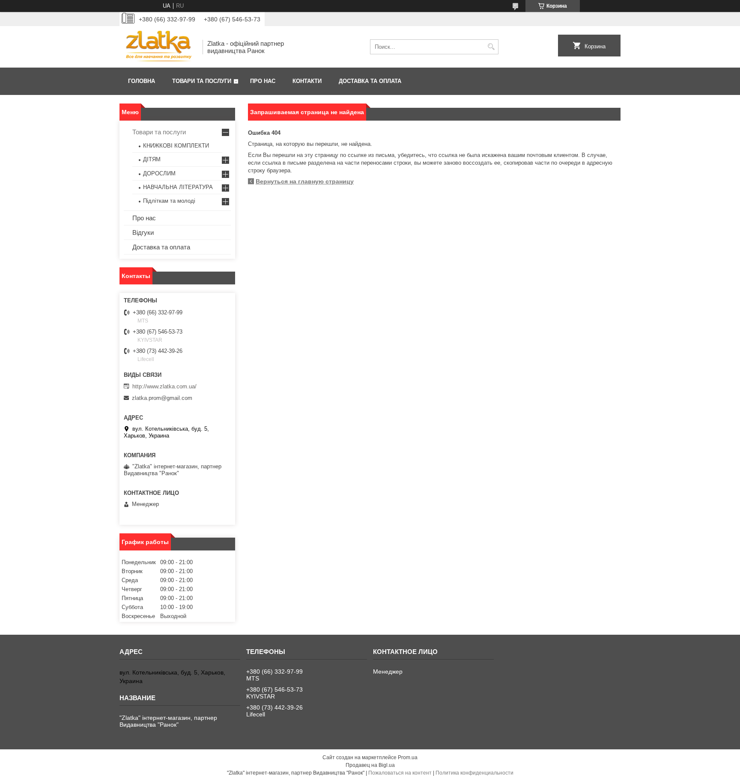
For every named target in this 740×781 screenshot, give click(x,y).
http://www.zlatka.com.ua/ (164, 386)
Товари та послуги (201, 81)
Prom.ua (408, 757)
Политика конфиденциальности (474, 773)
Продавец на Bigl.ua (370, 765)
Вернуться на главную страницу (305, 181)
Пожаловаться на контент (400, 773)
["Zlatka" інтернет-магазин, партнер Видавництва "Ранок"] (158, 46)
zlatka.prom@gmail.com (162, 398)
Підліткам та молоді (169, 201)
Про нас (262, 81)
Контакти (307, 81)
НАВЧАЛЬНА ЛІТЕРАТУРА (178, 187)
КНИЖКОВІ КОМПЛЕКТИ (176, 145)
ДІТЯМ (152, 159)
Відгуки (143, 232)
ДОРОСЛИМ (159, 173)
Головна (141, 81)
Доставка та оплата (370, 81)
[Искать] (490, 46)
